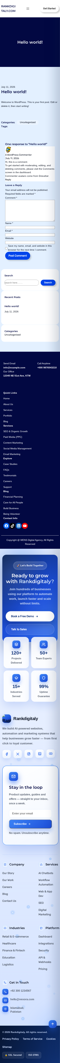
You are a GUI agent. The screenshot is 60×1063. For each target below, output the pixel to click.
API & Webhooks (44, 960)
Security (43, 950)
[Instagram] (28, 753)
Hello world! (11, 306)
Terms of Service (32, 1038)
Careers (7, 887)
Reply (8, 179)
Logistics (8, 964)
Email (8, 230)
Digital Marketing (44, 912)
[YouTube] (50, 754)
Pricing (42, 968)
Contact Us (9, 900)
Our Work (8, 880)
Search (48, 282)
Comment (11, 197)
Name (9, 223)
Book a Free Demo (22, 616)
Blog (5, 893)
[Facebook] (6, 753)
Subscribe (20, 823)
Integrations (46, 943)
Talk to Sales (19, 629)
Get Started (49, 8)
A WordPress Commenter (18, 154)
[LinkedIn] (39, 754)
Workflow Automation (45, 882)
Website (9, 238)
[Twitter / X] (17, 753)
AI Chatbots (45, 873)
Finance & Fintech (13, 950)
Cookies (51, 1038)
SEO (41, 902)
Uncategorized (28, 122)
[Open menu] (28, 9)
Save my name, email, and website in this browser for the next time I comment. (30, 247)
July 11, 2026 (12, 158)
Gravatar (43, 176)
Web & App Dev (45, 893)
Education (8, 957)
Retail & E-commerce (15, 936)
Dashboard (45, 936)
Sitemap (7, 1046)
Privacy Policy (10, 1038)
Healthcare (9, 943)
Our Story (8, 873)
